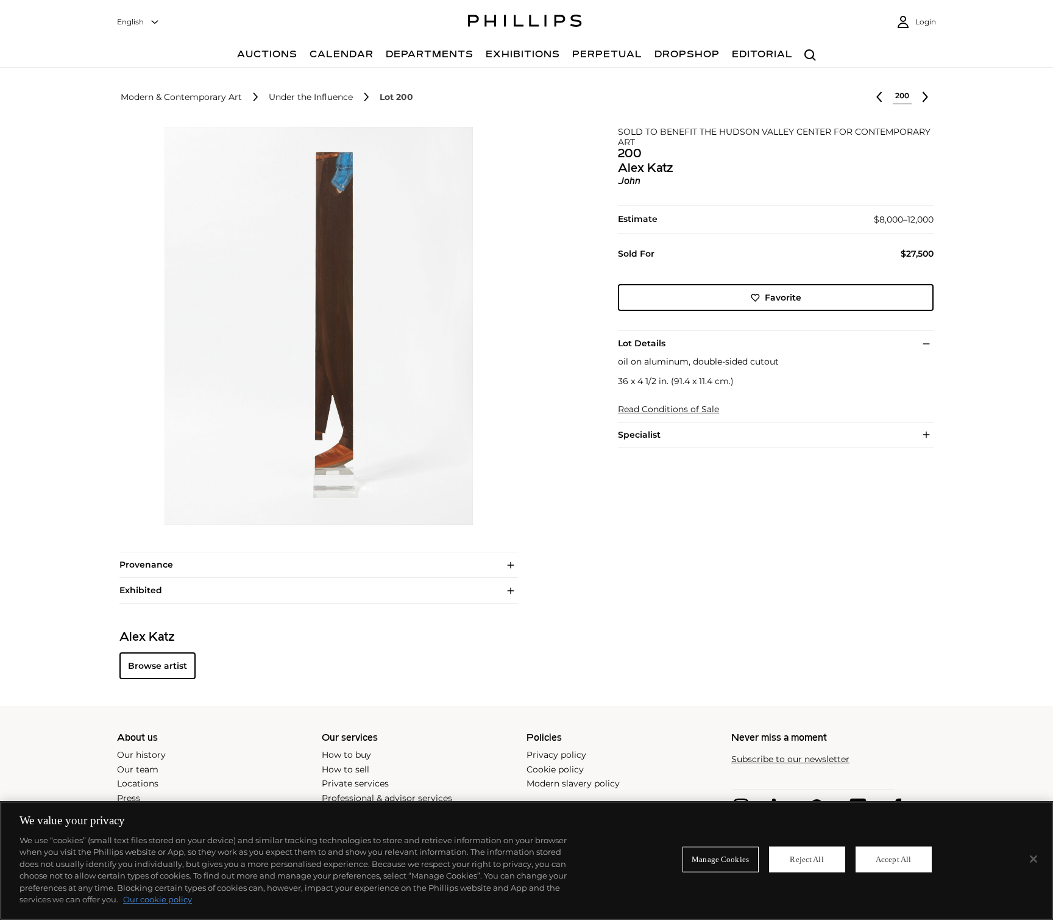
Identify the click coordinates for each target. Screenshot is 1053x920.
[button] (315, 326)
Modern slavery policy (573, 783)
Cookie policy (555, 769)
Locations (137, 783)
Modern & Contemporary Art (181, 97)
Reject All (806, 859)
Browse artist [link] (157, 665)
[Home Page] (525, 22)
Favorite (783, 297)
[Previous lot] (879, 96)
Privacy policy (556, 754)
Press (128, 798)
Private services (355, 783)
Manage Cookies (720, 859)
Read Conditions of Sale (668, 409)
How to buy (346, 754)
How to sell (345, 769)
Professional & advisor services (387, 798)
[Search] (810, 56)
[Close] (1033, 859)
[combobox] (138, 22)
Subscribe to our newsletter (790, 759)
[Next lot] (925, 96)
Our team (137, 769)
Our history (141, 754)
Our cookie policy (157, 899)
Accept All (893, 859)
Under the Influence (311, 97)
